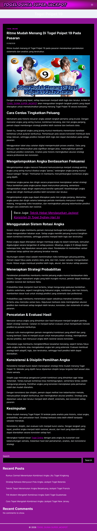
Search (6, 456)
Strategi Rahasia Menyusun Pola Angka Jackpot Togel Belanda (36, 482)
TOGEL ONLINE (12, 29)
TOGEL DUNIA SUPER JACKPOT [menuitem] (22, 103)
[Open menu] (92, 5)
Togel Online (37, 438)
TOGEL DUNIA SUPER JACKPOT (52, 527)
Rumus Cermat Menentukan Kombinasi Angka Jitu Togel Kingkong (37, 475)
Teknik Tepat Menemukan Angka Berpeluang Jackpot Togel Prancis (38, 488)
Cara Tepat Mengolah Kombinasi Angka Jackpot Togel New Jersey (37, 501)
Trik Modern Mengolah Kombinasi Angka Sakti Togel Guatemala (36, 495)
